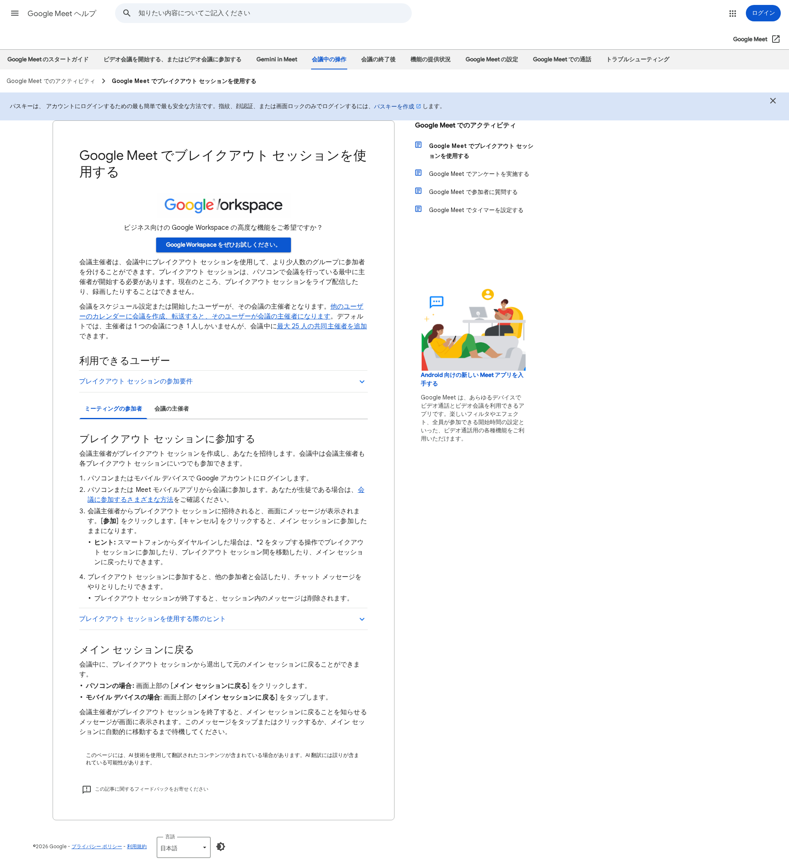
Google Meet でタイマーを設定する (476, 210)
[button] (15, 13)
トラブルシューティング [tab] (637, 59)
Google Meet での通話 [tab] (562, 59)
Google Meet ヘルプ (62, 13)
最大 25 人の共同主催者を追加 (322, 326)
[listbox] (184, 847)
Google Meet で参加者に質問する (473, 192)
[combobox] (274, 13)
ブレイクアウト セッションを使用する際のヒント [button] (152, 619)
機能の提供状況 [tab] (431, 59)
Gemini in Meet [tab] (276, 59)
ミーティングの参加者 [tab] (113, 408)
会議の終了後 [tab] (378, 59)
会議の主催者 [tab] (172, 408)
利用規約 (137, 846)
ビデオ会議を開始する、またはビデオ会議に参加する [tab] (173, 59)
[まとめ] (773, 102)
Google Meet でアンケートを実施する (479, 174)
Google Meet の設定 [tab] (492, 59)
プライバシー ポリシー (97, 846)
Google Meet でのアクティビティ (465, 125)
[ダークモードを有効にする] (221, 846)
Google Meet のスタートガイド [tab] (48, 59)
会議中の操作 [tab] (329, 59)
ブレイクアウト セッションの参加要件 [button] (136, 381)
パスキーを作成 (394, 106)
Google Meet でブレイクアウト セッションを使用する (481, 150)
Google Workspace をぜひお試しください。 (223, 244)
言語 (170, 836)
